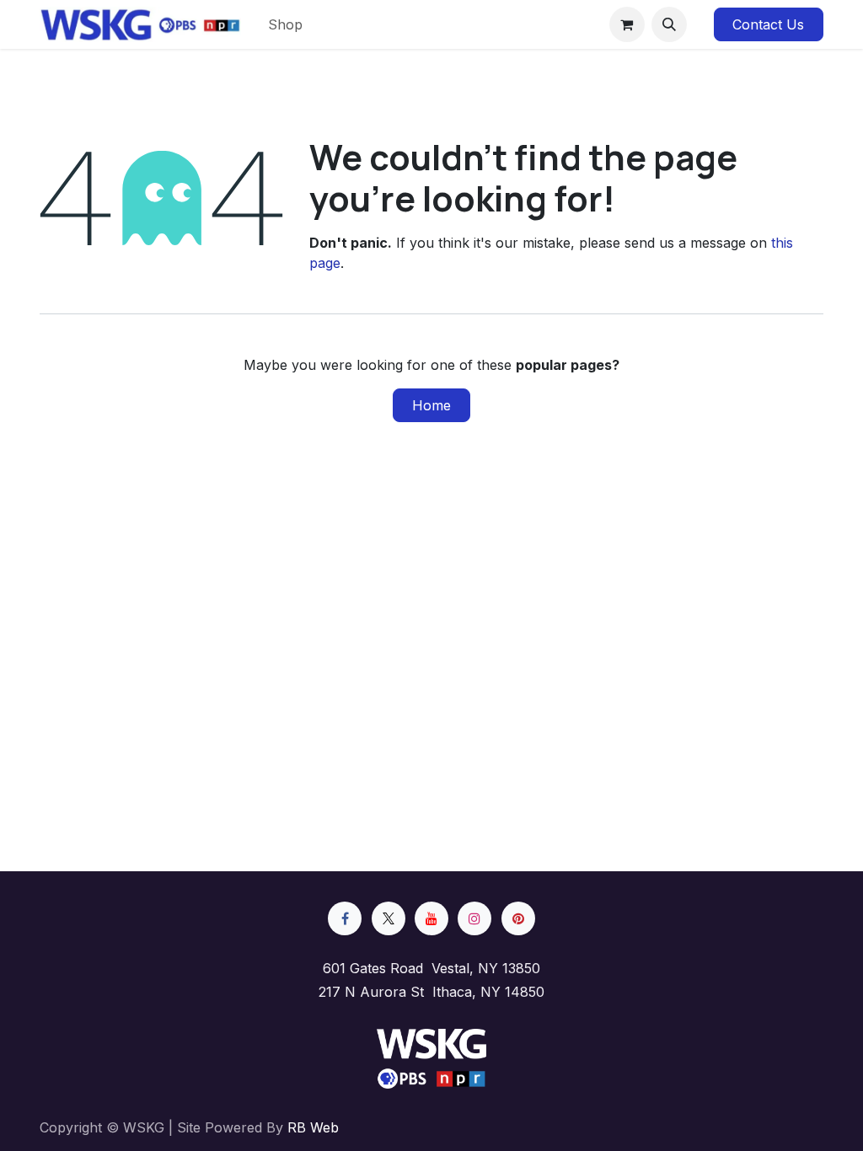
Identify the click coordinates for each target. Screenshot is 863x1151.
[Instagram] (474, 918)
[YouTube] (431, 918)
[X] (388, 918)
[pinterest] (518, 918)
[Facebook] (345, 918)
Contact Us (768, 24)
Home (431, 405)
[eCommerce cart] (627, 24)
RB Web (313, 1127)
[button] (669, 24)
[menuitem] (285, 24)
